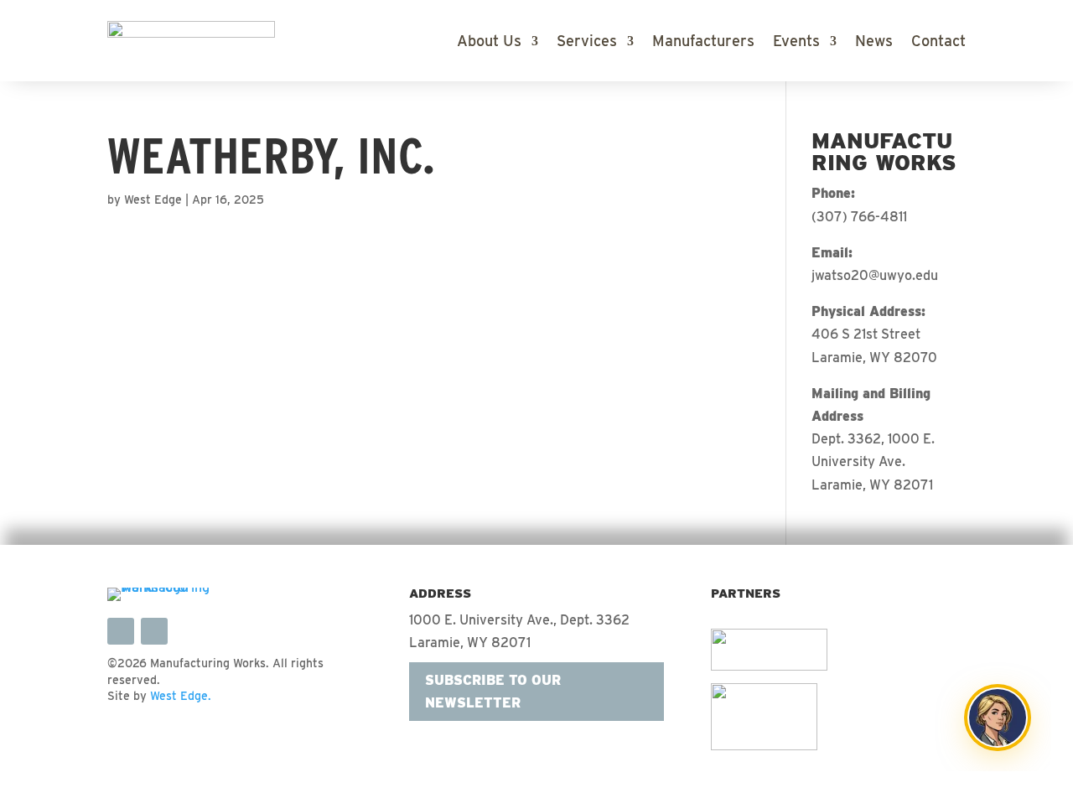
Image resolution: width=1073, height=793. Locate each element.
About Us (489, 42)
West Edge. (180, 695)
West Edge (153, 199)
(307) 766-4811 (859, 217)
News (874, 42)
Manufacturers (703, 42)
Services (587, 42)
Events (796, 42)
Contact (938, 42)
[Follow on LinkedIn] (120, 631)
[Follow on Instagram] (154, 631)
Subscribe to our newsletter (493, 691)
